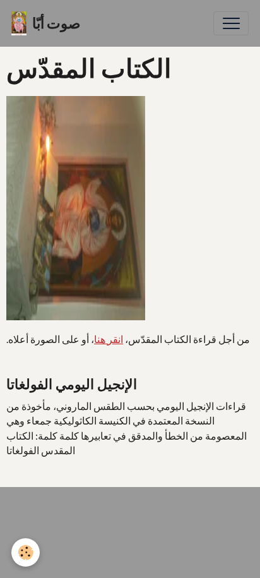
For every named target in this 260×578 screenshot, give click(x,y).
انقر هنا (108, 339)
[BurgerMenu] (231, 23)
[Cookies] (25, 552)
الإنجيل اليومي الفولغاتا (71, 384)
